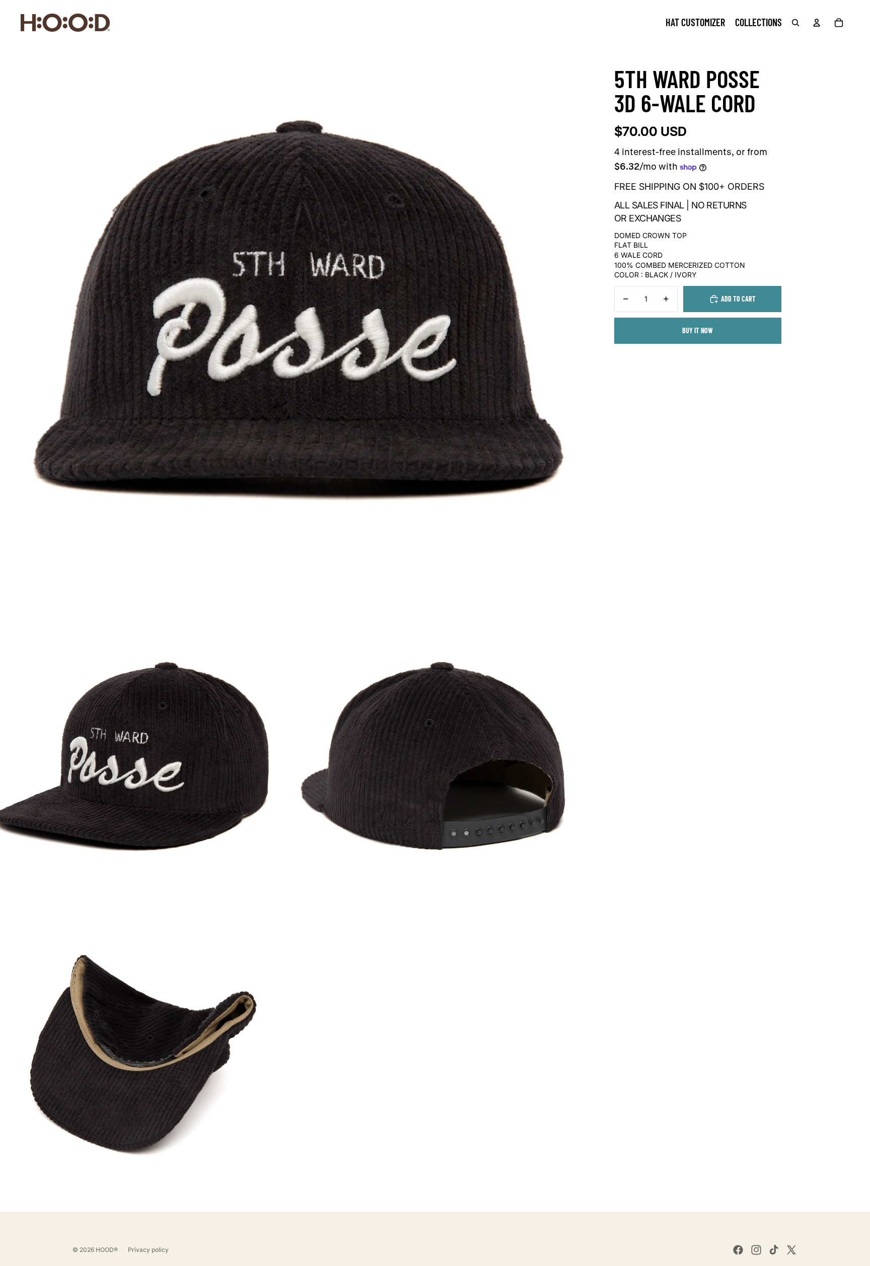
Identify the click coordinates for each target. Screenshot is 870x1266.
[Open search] (795, 23)
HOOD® (107, 1249)
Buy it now (697, 330)
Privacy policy (148, 1249)
